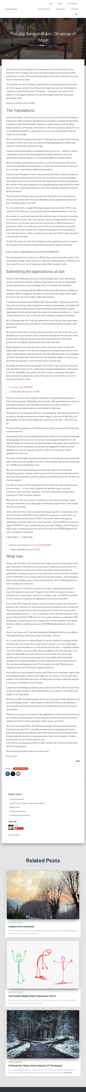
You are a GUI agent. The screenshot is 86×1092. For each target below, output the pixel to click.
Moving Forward (14, 807)
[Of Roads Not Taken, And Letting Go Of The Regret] (43, 1034)
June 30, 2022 (34, 391)
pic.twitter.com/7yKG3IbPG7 (22, 387)
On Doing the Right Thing (17, 811)
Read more (68, 1072)
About (60, 3)
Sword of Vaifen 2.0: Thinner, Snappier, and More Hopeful (27, 803)
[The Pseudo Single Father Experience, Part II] (43, 964)
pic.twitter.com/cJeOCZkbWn (40, 545)
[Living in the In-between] (43, 895)
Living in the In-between (16, 799)
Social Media (60, 9)
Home (51, 3)
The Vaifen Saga (43, 9)
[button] (77, 3)
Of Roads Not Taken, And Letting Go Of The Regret (35, 1065)
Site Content (72, 3)
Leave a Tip (74, 9)
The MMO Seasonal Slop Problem (19, 815)
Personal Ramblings (20, 768)
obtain (53, 69)
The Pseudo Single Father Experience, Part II (32, 995)
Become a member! (14, 835)
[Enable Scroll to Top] (82, 1087)
